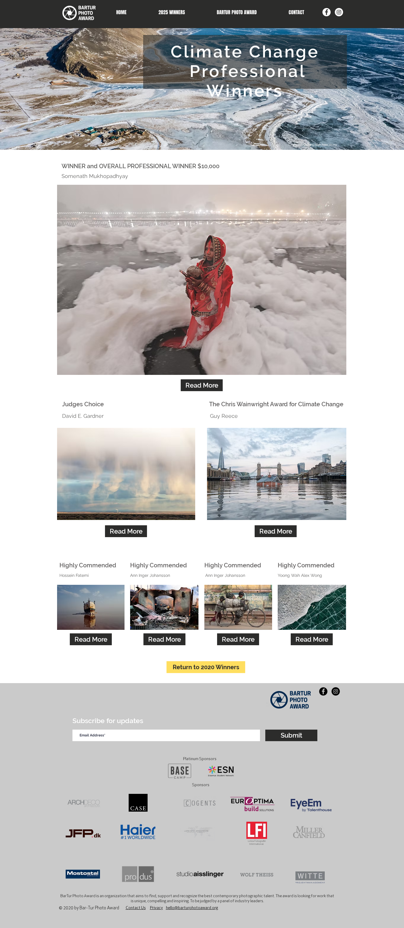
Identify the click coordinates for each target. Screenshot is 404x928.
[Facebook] (326, 12)
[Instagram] (339, 12)
